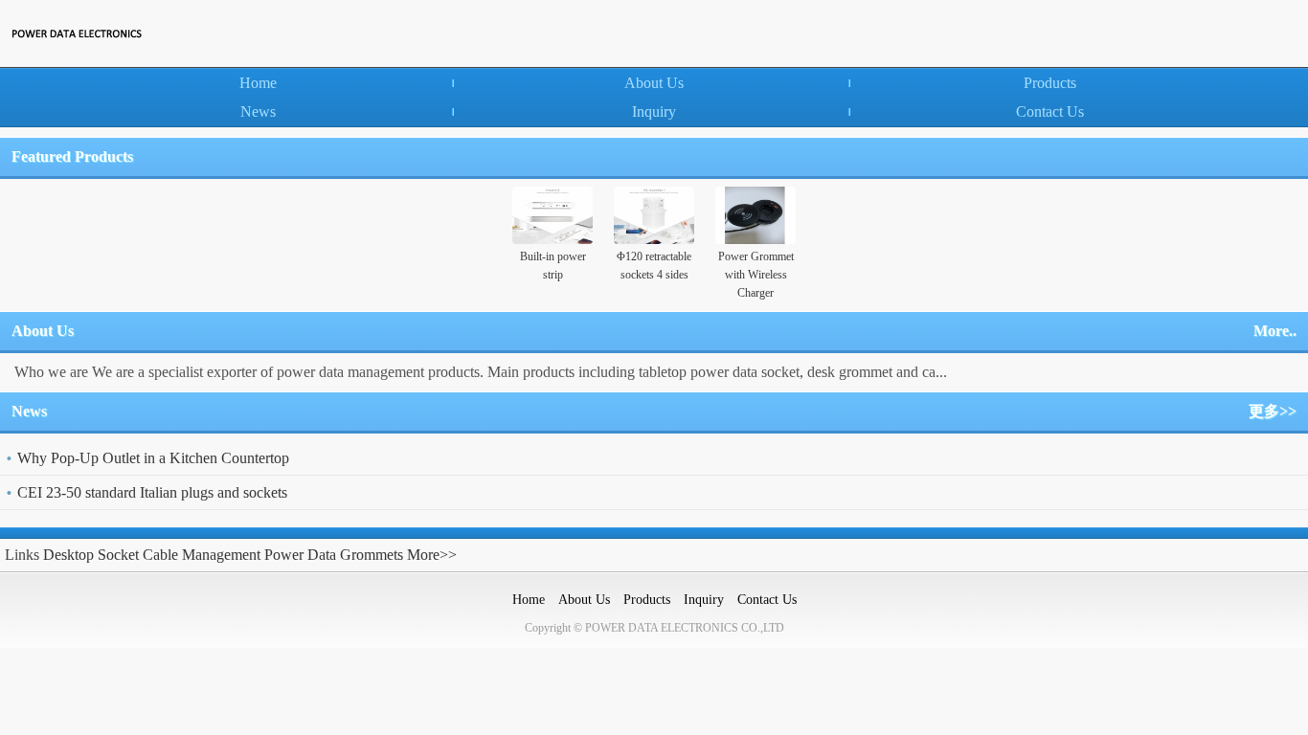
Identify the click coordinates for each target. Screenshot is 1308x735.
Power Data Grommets (333, 554)
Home (258, 83)
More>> (432, 554)
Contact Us (1050, 111)
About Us (654, 83)
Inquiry (654, 111)
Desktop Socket (91, 554)
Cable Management (201, 554)
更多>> (1273, 411)
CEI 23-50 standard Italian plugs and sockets (152, 492)
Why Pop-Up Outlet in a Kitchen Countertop (153, 458)
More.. (1275, 331)
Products (1050, 83)
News (258, 111)
